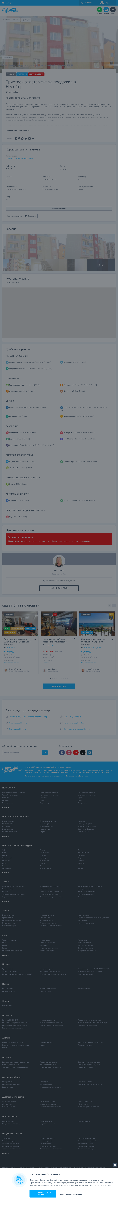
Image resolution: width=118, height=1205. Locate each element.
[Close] (115, 1165)
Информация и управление (71, 1195)
